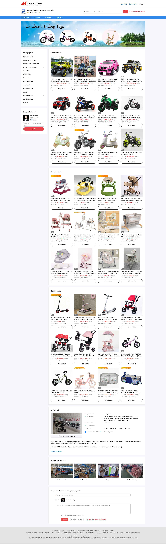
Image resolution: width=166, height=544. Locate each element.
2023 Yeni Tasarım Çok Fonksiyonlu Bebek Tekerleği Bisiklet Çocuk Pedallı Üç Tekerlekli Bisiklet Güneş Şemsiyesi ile (108, 356)
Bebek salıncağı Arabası (29, 67)
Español (64, 532)
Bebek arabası (27, 78)
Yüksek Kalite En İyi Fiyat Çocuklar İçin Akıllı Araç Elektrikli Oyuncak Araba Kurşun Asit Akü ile (108, 81)
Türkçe (121, 532)
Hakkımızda (48, 17)
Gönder (65, 519)
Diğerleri (25, 103)
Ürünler (38, 17)
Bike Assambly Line (62, 480)
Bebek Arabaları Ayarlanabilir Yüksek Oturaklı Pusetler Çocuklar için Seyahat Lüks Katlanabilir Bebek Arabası (131, 200)
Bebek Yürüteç (27, 74)
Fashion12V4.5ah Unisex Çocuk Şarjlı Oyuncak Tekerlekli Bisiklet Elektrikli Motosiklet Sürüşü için (84, 154)
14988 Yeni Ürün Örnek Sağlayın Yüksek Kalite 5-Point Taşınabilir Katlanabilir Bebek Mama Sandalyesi (131, 273)
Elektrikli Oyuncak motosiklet (31, 63)
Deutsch (69, 532)
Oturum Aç (124, 4)
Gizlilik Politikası (81, 530)
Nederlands (105, 532)
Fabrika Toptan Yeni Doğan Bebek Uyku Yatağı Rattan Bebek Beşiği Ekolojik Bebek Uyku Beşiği (131, 236)
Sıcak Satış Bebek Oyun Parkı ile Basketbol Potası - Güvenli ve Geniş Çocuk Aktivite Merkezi (130, 392)
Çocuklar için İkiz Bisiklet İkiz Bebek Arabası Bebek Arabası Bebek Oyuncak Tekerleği (61, 356)
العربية (99, 532)
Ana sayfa (26, 17)
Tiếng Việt (127, 532)
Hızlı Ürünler (105, 530)
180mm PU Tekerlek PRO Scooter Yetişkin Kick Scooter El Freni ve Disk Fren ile (107, 319)
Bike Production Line (85, 480)
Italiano (81, 532)
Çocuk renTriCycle (28, 81)
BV (101, 432)
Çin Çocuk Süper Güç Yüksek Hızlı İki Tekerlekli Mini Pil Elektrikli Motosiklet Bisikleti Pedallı (130, 117)
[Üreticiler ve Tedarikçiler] (32, 3)
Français (58, 532)
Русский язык (88, 532)
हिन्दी (111, 532)
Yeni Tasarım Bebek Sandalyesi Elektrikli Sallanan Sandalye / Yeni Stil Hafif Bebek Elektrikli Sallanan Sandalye (108, 273)
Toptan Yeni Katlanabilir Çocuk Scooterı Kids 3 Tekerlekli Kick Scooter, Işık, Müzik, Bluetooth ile (85, 319)
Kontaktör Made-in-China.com (93, 530)
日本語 (52, 532)
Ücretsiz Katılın (133, 4)
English (35, 532)
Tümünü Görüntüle (56, 451)
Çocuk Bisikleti (27, 85)
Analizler (112, 530)
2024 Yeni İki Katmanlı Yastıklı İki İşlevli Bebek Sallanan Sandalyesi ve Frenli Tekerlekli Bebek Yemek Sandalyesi (84, 236)
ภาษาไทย (116, 532)
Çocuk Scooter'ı (27, 71)
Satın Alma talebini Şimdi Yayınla (96, 519)
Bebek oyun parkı (28, 56)
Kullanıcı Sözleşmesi (70, 530)
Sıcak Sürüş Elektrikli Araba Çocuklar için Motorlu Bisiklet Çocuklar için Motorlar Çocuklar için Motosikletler (85, 117)
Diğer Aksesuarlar (28, 99)
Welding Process (108, 480)
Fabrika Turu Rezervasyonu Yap (66, 436)
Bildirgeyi (62, 530)
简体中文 (41, 532)
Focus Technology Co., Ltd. (82, 536)
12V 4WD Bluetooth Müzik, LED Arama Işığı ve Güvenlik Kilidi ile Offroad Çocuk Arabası (61, 117)
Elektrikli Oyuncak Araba (29, 60)
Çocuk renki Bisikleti (28, 88)
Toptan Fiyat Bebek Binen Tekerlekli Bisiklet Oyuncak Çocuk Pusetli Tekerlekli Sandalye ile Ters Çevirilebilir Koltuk (131, 319)
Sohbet (34, 120)
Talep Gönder (62, 88)
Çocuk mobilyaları (28, 95)
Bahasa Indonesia (136, 532)
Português (75, 532)
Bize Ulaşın (59, 17)
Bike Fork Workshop (132, 480)
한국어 (94, 532)
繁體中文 (47, 532)
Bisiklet (25, 92)
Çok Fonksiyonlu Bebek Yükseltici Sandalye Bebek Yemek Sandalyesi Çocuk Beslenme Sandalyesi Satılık (60, 236)
